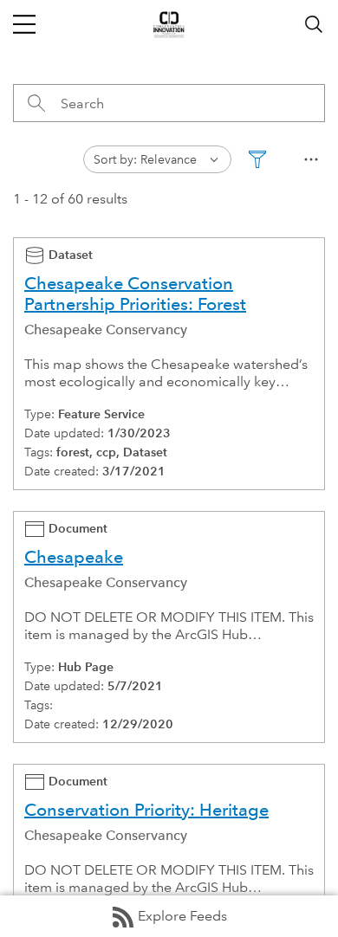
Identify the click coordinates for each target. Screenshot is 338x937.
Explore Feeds (182, 916)
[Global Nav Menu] (24, 24)
